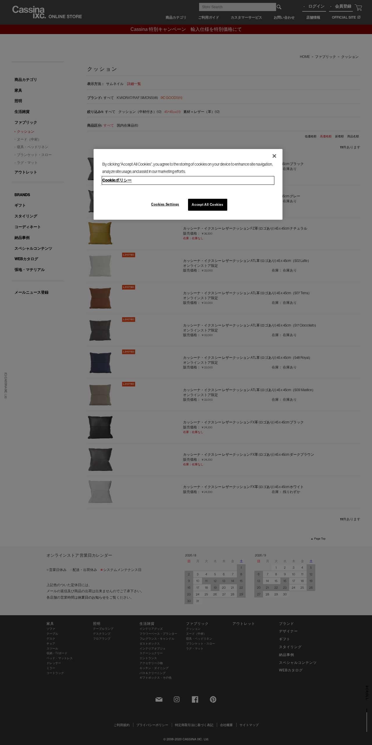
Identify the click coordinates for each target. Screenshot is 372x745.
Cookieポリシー (117, 180)
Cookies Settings (165, 204)
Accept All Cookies (207, 205)
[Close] (274, 156)
